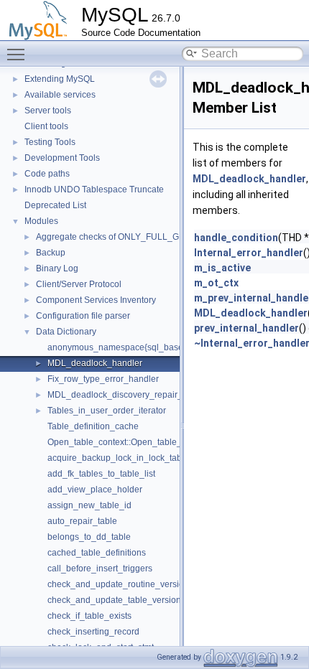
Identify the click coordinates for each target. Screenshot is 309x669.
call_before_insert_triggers (99, 568)
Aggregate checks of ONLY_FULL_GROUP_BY (128, 237)
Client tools (46, 126)
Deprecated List (55, 205)
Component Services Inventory (96, 300)
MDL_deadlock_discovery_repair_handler (130, 395)
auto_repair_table (82, 521)
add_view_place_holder (94, 490)
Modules (41, 221)
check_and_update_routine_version (118, 584)
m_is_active (222, 267)
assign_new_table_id (89, 505)
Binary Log (57, 268)
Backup (50, 253)
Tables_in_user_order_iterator (106, 411)
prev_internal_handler (246, 328)
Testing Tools (49, 142)
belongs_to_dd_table (89, 537)
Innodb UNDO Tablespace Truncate (94, 189)
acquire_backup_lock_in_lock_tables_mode (134, 458)
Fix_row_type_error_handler (103, 379)
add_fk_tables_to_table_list (101, 474)
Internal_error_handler (248, 252)
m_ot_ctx (216, 283)
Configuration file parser (83, 316)
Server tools (47, 111)
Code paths (47, 174)
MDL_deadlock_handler (94, 363)
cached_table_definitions (96, 553)
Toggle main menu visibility (19, 54)
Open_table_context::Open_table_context (128, 442)
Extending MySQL (59, 79)
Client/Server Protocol (78, 284)
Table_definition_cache (93, 426)
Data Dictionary (66, 332)
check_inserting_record (93, 632)
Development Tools (62, 158)
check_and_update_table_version (114, 600)
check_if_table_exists (89, 616)
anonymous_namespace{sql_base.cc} (122, 347)
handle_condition (236, 237)
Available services (60, 95)
